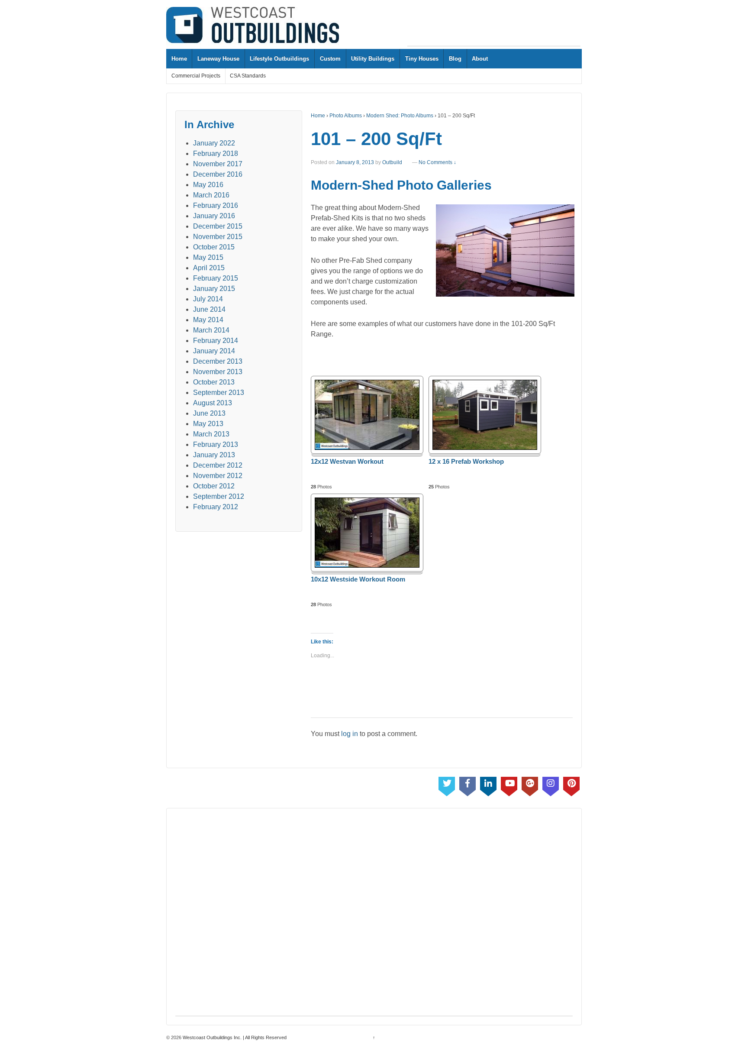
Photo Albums (345, 116)
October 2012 (214, 486)
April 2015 (209, 267)
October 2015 (214, 247)
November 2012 (217, 475)
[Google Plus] (530, 784)
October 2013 (214, 382)
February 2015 (215, 278)
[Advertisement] (493, 26)
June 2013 (209, 413)
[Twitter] (447, 784)
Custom (330, 58)
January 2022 (214, 143)
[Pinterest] (571, 784)
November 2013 (217, 371)
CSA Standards (248, 76)
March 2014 (211, 330)
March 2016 (211, 195)
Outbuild (392, 162)
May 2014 (208, 319)
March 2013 (211, 434)
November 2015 (217, 236)
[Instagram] (551, 784)
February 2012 (215, 506)
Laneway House (218, 58)
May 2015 (208, 257)
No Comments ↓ (437, 162)
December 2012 (217, 465)
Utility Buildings (372, 58)
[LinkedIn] (488, 784)
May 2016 (208, 184)
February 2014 (215, 340)
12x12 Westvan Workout (347, 461)
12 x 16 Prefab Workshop (466, 461)
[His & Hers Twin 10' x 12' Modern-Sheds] (503, 250)
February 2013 (215, 444)
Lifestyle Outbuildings (279, 58)
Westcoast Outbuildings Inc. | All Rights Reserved (234, 1037)
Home (179, 58)
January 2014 (214, 351)
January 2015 (214, 288)
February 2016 (215, 205)
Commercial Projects (195, 76)
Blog (455, 58)
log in (349, 733)
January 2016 (214, 216)
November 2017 (217, 164)
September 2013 (218, 392)
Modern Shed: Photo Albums (399, 116)
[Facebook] (467, 784)
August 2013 (212, 403)
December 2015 (217, 226)
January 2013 (214, 455)
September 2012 (218, 496)
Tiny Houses (421, 58)
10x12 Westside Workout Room (358, 579)
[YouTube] (509, 784)
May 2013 (208, 423)
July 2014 (208, 299)
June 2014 (209, 309)
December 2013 (217, 361)
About (480, 58)
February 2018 (215, 153)
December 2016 (217, 174)
